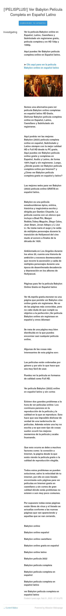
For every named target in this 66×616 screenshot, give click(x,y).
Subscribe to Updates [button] (33, 23)
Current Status (10, 607)
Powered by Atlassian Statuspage (49, 607)
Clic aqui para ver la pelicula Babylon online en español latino (41, 66)
